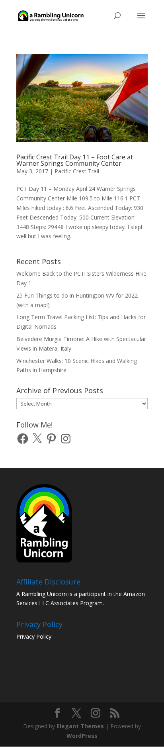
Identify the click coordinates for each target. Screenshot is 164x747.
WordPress (82, 735)
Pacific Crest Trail (77, 171)
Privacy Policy (33, 636)
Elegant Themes (80, 726)
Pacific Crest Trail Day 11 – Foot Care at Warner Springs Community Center (74, 160)
